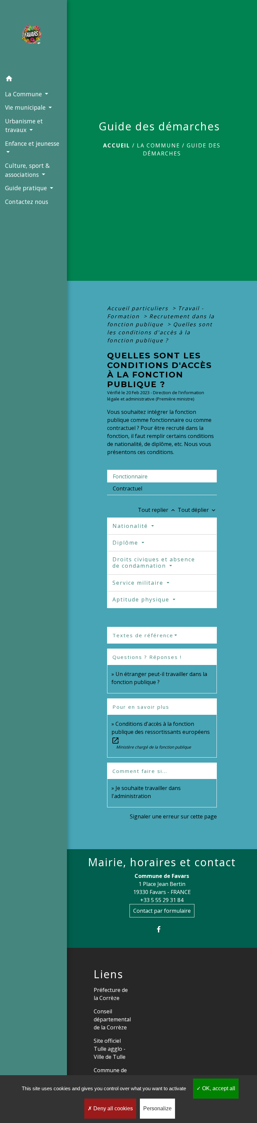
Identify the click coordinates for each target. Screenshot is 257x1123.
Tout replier (157, 510)
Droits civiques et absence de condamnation (153, 562)
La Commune (158, 145)
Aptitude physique (141, 599)
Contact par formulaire (162, 910)
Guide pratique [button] (27, 188)
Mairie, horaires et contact (162, 862)
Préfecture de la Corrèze (111, 994)
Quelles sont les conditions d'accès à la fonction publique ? (159, 332)
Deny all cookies (112, 1108)
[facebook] (162, 929)
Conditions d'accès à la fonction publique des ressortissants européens (160, 732)
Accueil (116, 145)
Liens (108, 974)
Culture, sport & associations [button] (27, 169)
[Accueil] (33, 36)
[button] (33, 79)
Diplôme (126, 542)
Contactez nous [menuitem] (26, 202)
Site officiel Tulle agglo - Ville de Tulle (109, 1048)
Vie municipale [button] (26, 107)
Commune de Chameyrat (110, 1074)
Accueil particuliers (138, 308)
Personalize (157, 1108)
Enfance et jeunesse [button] (32, 143)
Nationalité (131, 526)
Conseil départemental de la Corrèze (112, 1019)
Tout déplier (197, 510)
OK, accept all (218, 1088)
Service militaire (138, 582)
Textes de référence (142, 635)
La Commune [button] (24, 94)
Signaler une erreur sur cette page (173, 816)
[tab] (162, 476)
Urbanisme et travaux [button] (24, 125)
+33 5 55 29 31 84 (161, 900)
